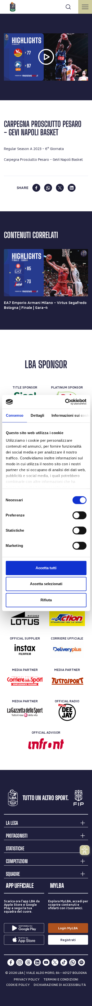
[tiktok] (63, 962)
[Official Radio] (67, 712)
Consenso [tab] (14, 415)
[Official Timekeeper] (25, 618)
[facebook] (36, 188)
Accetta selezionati (46, 584)
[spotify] (81, 962)
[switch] (79, 515)
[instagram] (19, 962)
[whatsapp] (48, 188)
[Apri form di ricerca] (68, 7)
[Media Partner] (25, 681)
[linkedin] (72, 188)
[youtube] (46, 962)
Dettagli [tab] (37, 415)
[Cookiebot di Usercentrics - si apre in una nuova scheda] (65, 402)
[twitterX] (55, 962)
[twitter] (60, 188)
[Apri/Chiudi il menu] (85, 7)
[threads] (28, 962)
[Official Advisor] (46, 743)
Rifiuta (46, 600)
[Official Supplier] (25, 649)
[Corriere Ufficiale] (67, 649)
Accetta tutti (46, 568)
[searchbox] (46, 6)
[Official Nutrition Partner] (67, 618)
